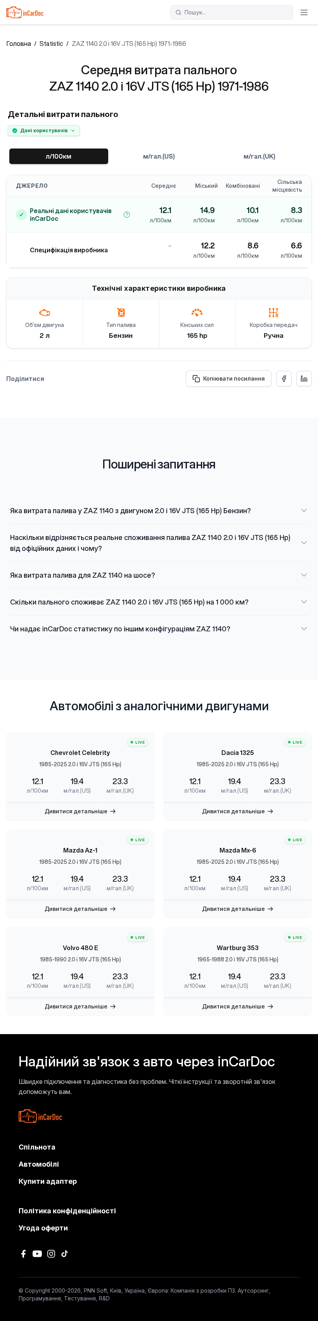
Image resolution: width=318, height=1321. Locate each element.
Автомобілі (39, 1164)
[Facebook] (23, 1253)
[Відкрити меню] (304, 12)
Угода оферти (43, 1228)
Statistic (51, 43)
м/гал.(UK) (259, 156)
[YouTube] (37, 1253)
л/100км (58, 156)
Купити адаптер (48, 1181)
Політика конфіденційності (67, 1211)
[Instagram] (51, 1253)
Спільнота (37, 1147)
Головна (18, 43)
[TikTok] (65, 1253)
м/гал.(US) (159, 156)
